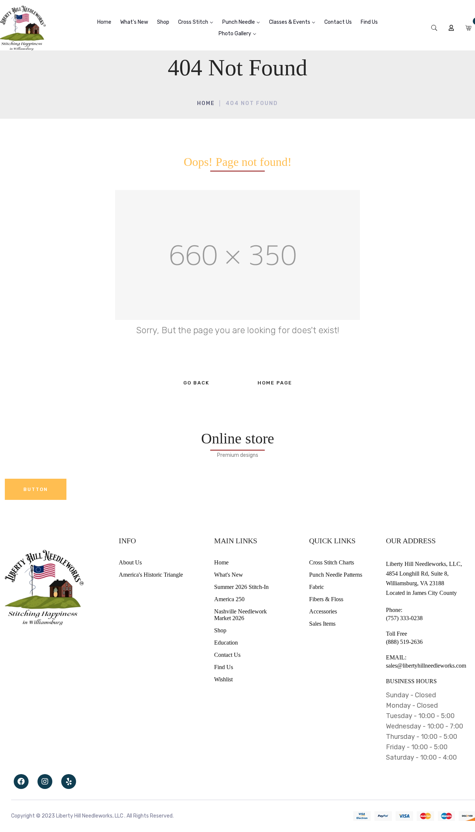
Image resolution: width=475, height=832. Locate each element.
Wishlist (223, 679)
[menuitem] (104, 22)
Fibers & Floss (326, 599)
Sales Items (322, 623)
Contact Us (227, 655)
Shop (220, 630)
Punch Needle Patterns (335, 574)
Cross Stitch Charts (331, 562)
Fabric (316, 587)
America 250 (229, 599)
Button (35, 489)
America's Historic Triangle (151, 574)
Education (226, 642)
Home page (275, 383)
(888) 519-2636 (404, 642)
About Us (130, 562)
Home (206, 103)
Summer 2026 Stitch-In (241, 587)
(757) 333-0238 (404, 618)
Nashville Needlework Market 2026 (240, 614)
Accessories (323, 611)
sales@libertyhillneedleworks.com (426, 665)
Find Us (223, 667)
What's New (228, 574)
